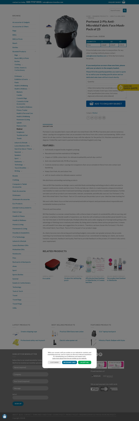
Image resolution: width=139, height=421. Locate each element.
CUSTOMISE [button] (54, 362)
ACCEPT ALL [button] (84, 362)
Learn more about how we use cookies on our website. (69, 358)
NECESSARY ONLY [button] (69, 362)
